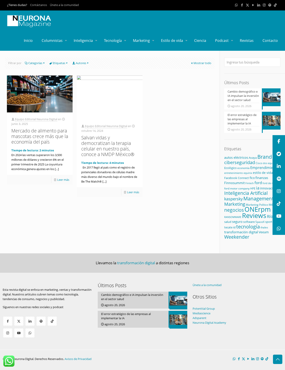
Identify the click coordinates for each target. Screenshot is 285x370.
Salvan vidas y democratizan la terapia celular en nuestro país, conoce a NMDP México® (107, 145)
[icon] (269, 5)
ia (257, 188)
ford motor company (237, 188)
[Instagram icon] (264, 5)
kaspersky (233, 198)
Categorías (35, 63)
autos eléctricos (236, 157)
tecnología (248, 226)
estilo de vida (263, 173)
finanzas (261, 177)
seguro (237, 221)
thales (264, 227)
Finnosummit (234, 183)
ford (258, 182)
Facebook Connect (236, 178)
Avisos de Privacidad (78, 359)
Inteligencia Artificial (246, 193)
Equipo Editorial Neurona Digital (36, 119)
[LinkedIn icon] (258, 5)
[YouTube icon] (253, 5)
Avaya (253, 158)
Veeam (264, 232)
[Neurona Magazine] (29, 20)
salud (227, 222)
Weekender (236, 237)
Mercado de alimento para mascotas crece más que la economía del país (39, 136)
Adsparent (199, 318)
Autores (81, 63)
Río (270, 216)
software (249, 222)
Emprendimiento (264, 167)
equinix (248, 173)
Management (258, 198)
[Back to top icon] (277, 359)
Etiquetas (59, 63)
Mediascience (201, 313)
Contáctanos (38, 5)
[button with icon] (8, 321)
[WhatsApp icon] (236, 5)
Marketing (234, 204)
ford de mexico (271, 183)
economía (243, 168)
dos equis (268, 163)
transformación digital (241, 232)
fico (252, 178)
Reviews (254, 215)
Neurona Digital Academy (209, 323)
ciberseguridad (239, 162)
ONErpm (257, 209)
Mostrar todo (202, 63)
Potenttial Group (204, 309)
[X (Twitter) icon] (247, 5)
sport (268, 222)
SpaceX (260, 222)
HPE (252, 188)
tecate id (230, 227)
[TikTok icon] (275, 5)
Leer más (63, 180)
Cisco (259, 163)
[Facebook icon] (242, 5)
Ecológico (230, 168)
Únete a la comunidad (64, 5)
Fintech (249, 183)
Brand (264, 156)
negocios (234, 210)
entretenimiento (233, 173)
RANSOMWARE (232, 217)
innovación (268, 188)
